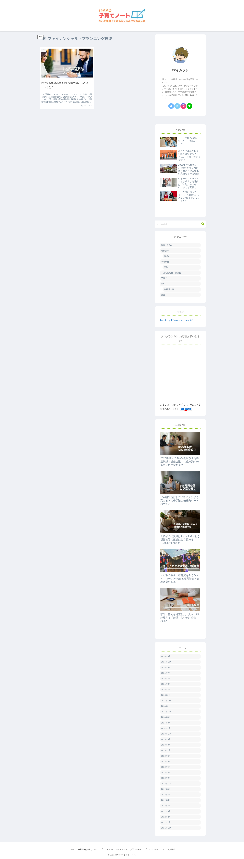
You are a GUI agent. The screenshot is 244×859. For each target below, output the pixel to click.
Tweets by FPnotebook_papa (175, 320)
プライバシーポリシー (155, 849)
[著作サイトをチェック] (171, 106)
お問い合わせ (136, 849)
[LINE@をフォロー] (189, 106)
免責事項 (171, 849)
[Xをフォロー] (177, 106)
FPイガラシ (180, 70)
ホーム (72, 849)
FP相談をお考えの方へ (88, 849)
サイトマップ (121, 849)
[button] (202, 224)
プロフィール (107, 849)
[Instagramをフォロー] (183, 106)
